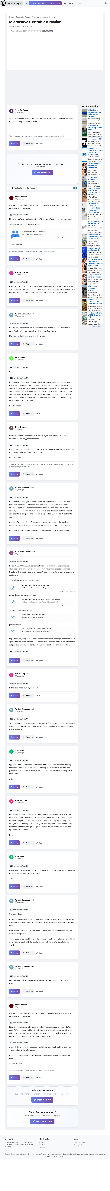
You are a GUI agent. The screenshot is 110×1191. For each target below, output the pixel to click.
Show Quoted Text (19, 215)
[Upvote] (23, 143)
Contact (42, 1145)
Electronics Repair (23, 17)
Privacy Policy (79, 1145)
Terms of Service (80, 1142)
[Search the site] (106, 3)
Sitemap (42, 1147)
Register (72, 3)
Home (11, 17)
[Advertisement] (56, 51)
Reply (15, 143)
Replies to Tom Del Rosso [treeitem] (45, 188)
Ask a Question (43, 172)
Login (65, 3)
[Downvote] (32, 143)
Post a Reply (44, 1099)
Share (40, 144)
